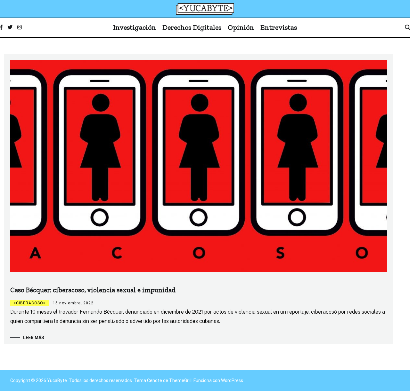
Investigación (134, 27)
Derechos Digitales (191, 27)
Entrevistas (278, 27)
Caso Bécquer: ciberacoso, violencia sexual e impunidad (93, 290)
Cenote (154, 380)
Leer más (33, 337)
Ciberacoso (29, 303)
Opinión (241, 27)
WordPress (232, 380)
